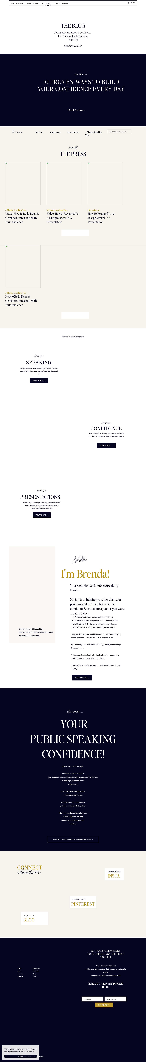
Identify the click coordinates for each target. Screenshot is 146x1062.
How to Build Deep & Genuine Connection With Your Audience (21, 300)
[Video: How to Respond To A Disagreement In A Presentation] (64, 183)
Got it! (20, 1056)
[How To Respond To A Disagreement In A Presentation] (105, 183)
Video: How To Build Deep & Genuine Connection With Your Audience (22, 218)
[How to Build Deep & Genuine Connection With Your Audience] (23, 266)
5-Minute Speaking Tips (15, 209)
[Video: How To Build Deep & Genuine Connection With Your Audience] (23, 183)
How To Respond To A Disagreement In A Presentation (101, 218)
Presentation (93, 209)
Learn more (30, 1052)
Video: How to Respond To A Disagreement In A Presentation (62, 218)
